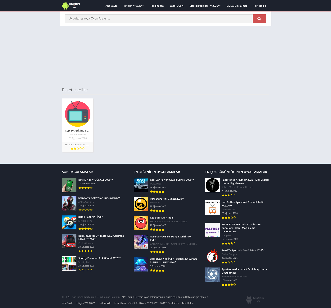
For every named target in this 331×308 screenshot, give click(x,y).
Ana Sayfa (112, 5)
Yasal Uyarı (177, 5)
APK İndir (127, 297)
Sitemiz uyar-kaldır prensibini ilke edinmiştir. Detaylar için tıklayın (171, 297)
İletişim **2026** (134, 5)
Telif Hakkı (259, 5)
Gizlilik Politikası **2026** (204, 5)
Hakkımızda (157, 5)
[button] (259, 18)
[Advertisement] (165, 56)
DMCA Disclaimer (236, 5)
